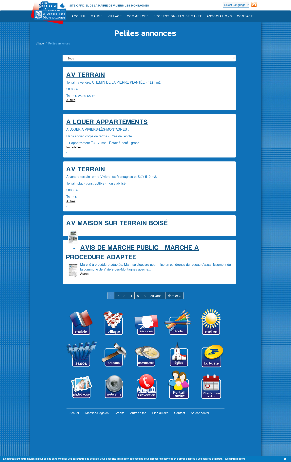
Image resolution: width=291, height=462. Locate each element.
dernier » (174, 295)
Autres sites (138, 412)
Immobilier (73, 147)
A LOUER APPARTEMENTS (107, 122)
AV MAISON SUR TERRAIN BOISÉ (117, 223)
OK (285, 459)
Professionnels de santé (178, 16)
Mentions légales (97, 412)
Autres (70, 100)
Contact (245, 16)
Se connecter (200, 412)
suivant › (156, 295)
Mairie (97, 16)
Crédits (119, 412)
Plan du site (160, 412)
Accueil (79, 16)
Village (115, 16)
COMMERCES (138, 16)
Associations (219, 16)
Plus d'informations (234, 458)
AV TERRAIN (85, 75)
